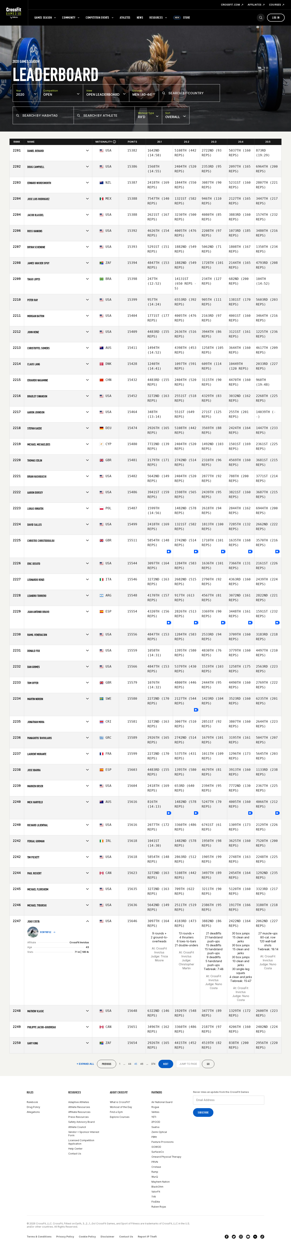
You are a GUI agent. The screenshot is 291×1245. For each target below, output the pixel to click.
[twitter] (234, 1237)
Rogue (155, 1107)
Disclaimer (107, 1236)
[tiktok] (262, 1237)
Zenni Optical (159, 1132)
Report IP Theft (147, 1236)
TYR (153, 1196)
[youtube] (248, 1237)
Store (182, 17)
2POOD (155, 1121)
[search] (261, 18)
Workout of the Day (121, 1107)
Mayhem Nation (160, 1181)
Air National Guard (161, 1102)
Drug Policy (33, 1107)
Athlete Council (77, 1127)
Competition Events (97, 17)
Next (165, 1064)
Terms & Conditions (39, 1236)
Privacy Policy (65, 1236)
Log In (276, 17)
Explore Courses (119, 1116)
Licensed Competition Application (81, 1142)
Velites (155, 1111)
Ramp (154, 1171)
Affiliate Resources (79, 1111)
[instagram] (241, 1237)
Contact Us (74, 1153)
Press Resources (78, 1116)
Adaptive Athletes (78, 1102)
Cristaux (156, 1166)
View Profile (45, 932)
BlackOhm (157, 1186)
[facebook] (227, 1237)
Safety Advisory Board (81, 1121)
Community (68, 17)
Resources (156, 17)
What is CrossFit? (120, 1102)
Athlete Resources (79, 1107)
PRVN (154, 1161)
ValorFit (155, 1191)
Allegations (33, 1111)
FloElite (155, 1201)
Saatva (155, 1127)
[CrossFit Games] (14, 13)
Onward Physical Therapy (166, 1156)
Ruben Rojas (158, 1206)
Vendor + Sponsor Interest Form (83, 1134)
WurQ (154, 1176)
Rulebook (32, 1102)
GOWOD (156, 1146)
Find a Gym (116, 1111)
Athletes (125, 17)
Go (208, 1064)
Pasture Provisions (162, 1141)
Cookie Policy (87, 1236)
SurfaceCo (157, 1151)
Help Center (75, 1148)
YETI (153, 1116)
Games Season (43, 17)
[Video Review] (169, 551)
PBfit (154, 1136)
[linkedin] (255, 1237)
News (140, 17)
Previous (106, 1064)
